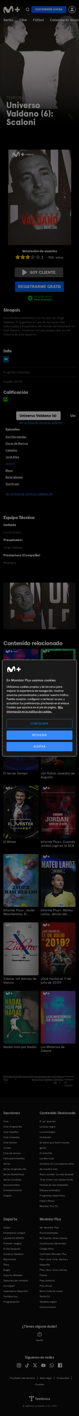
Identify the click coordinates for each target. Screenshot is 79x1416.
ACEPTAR (39, 746)
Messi (9, 470)
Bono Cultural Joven (51, 1291)
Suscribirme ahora (49, 9)
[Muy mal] (17, 257)
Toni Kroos (12, 484)
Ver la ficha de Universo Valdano (40, 422)
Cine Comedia (11, 1137)
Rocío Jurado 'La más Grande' (57, 1174)
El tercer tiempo (15, 773)
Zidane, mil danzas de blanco (19, 980)
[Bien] (33, 257)
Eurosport (9, 1285)
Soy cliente (43, 272)
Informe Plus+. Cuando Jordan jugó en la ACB (58, 844)
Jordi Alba (12, 457)
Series (8, 20)
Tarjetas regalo (48, 1301)
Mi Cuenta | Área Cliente (53, 1238)
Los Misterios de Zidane (53, 1049)
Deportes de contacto (15, 1280)
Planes (43, 1275)
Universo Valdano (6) (38, 415)
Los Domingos (47, 1132)
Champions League (14, 1232)
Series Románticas (13, 1174)
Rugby (6, 1269)
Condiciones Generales (53, 1243)
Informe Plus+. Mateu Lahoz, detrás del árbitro (57, 912)
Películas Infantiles (14, 1158)
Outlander (45, 1137)
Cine (23, 20)
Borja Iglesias (14, 477)
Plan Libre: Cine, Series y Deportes (54, 1262)
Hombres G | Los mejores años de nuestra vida (57, 1166)
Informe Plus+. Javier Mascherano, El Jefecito (19, 912)
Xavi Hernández (15, 437)
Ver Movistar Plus (49, 1227)
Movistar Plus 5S (49, 1206)
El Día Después (11, 1248)
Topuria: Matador (13, 1275)
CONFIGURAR (39, 723)
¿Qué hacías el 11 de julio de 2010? (56, 980)
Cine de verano (12, 1153)
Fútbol (38, 20)
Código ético (47, 1248)
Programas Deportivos (52, 1195)
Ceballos (11, 450)
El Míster (9, 842)
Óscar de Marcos (16, 443)
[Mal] (22, 257)
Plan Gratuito (47, 1280)
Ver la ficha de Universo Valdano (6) (29, 494)
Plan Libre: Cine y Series (53, 1269)
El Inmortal (46, 1153)
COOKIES (39, 1384)
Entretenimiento (12, 1190)
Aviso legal (46, 1378)
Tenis (6, 1264)
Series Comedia (12, 1179)
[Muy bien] (38, 257)
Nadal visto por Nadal (19, 1047)
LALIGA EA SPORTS (13, 1238)
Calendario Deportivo (15, 1291)
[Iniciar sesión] (72, 9)
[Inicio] (11, 10)
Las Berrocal (47, 1158)
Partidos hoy (10, 1296)
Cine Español (10, 1132)
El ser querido (48, 1121)
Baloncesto (9, 1259)
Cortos (7, 1147)
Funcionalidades (49, 1232)
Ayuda (39, 1340)
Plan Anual (46, 1285)
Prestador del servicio (22, 1378)
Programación (11, 1301)
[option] (26, 606)
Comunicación (48, 1307)
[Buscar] (27, 9)
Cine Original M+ (12, 1126)
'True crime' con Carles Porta (56, 1179)
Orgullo (7, 1195)
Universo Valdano (13, 1254)
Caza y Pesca (47, 1200)
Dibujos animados (50, 1190)
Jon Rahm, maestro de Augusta (58, 775)
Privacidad (63, 1378)
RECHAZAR (39, 735)
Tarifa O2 (45, 1296)
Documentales (11, 1184)
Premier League (12, 1243)
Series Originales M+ (15, 1169)
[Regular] (27, 257)
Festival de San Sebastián (54, 1184)
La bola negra (47, 1126)
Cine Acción (10, 1142)
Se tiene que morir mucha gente (54, 1145)
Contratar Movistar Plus (53, 1254)
